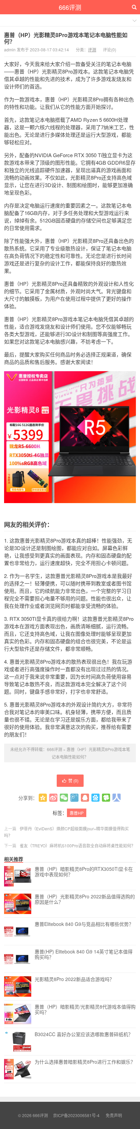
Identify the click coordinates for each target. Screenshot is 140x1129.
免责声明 (114, 1115)
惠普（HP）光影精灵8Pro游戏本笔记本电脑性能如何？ (65, 38)
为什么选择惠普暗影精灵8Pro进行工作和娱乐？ (85, 1062)
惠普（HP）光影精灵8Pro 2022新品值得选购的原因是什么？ (85, 899)
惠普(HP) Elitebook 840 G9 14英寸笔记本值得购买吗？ (84, 954)
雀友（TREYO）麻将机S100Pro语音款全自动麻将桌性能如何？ (77, 845)
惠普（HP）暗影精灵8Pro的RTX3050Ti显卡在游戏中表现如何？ (84, 872)
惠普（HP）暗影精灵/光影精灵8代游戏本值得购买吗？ (85, 1009)
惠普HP (77, 813)
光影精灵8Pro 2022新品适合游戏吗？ (74, 979)
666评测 (70, 7)
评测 (92, 49)
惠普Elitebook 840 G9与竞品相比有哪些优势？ (84, 924)
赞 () (73, 780)
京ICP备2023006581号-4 (76, 1115)
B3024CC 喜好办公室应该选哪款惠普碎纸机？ (84, 1034)
